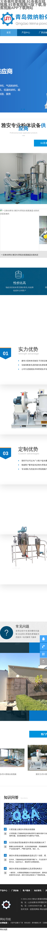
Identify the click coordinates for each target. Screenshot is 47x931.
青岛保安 (27, 923)
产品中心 (26, 32)
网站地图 (43, 909)
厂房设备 (15, 890)
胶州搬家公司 (36, 923)
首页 (9, 32)
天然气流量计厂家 (16, 923)
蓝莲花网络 (34, 909)
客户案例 (26, 890)
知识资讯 (37, 890)
